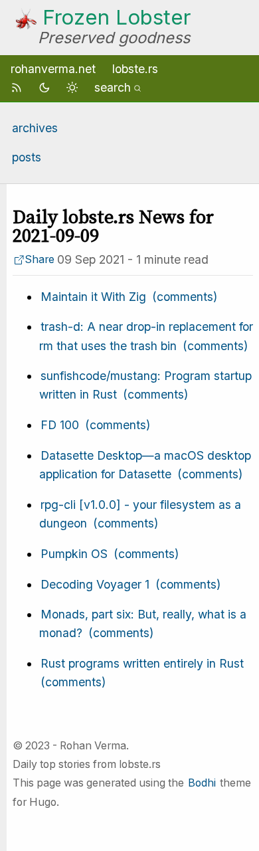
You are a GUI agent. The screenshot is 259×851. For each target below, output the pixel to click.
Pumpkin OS (74, 554)
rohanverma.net (53, 69)
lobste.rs (135, 69)
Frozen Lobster (117, 17)
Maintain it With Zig (93, 297)
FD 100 (60, 425)
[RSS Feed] (19, 87)
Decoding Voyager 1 (95, 584)
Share (39, 259)
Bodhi (202, 783)
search (112, 87)
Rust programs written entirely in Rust (142, 663)
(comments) (184, 297)
